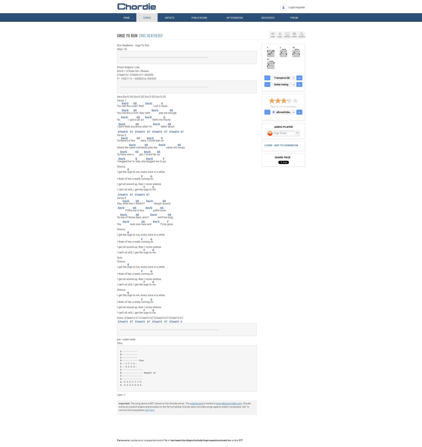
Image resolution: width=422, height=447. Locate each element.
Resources (268, 17)
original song (196, 403)
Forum (294, 17)
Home (126, 17)
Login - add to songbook (281, 145)
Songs (147, 17)
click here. (150, 410)
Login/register (296, 7)
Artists (169, 17)
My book (235, 17)
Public (199, 17)
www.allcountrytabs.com (229, 403)
